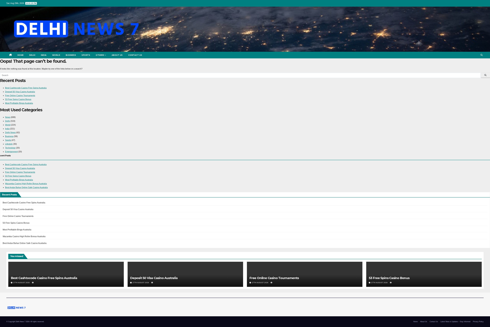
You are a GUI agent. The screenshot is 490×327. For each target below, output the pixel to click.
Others (100, 55)
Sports (86, 55)
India (44, 55)
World (56, 55)
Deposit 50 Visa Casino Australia (20, 92)
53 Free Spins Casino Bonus (18, 99)
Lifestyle (9, 144)
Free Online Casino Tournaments (20, 95)
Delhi (32, 55)
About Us (117, 55)
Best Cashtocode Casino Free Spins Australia (26, 88)
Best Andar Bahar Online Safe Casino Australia (26, 187)
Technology (10, 148)
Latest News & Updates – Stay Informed (455, 322)
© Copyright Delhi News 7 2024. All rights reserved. (25, 322)
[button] (482, 55)
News (7, 117)
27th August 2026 (21, 283)
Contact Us (135, 55)
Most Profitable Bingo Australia (19, 103)
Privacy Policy (478, 322)
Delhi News (10, 132)
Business (71, 55)
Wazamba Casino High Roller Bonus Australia (26, 184)
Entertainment (11, 152)
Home (20, 55)
